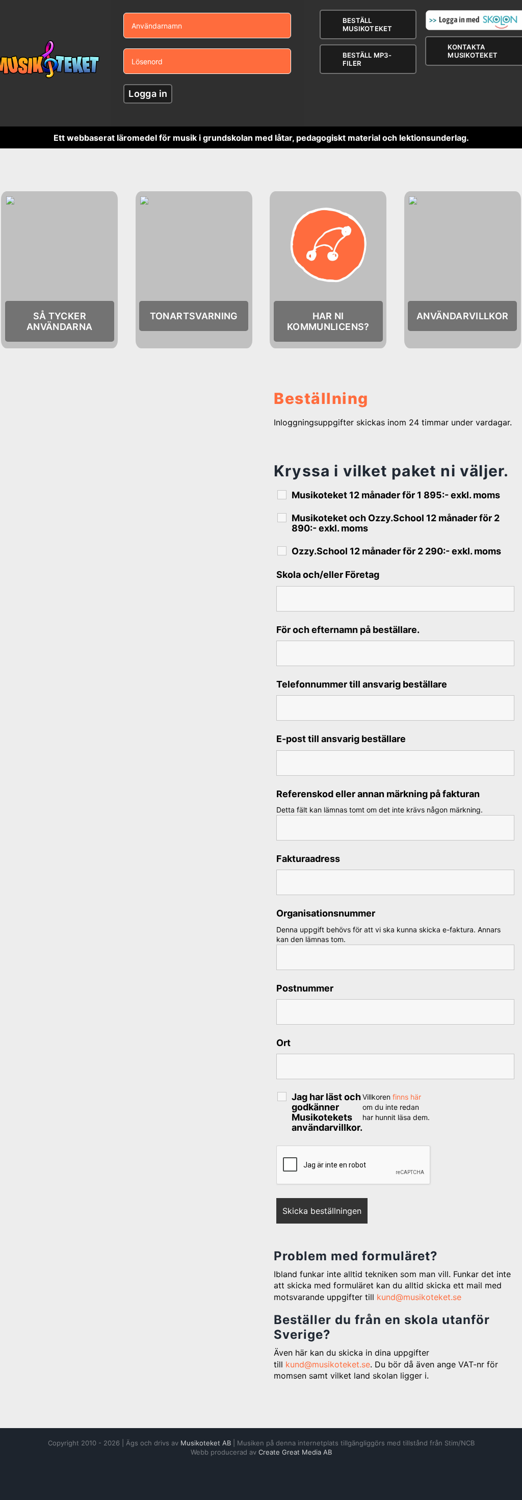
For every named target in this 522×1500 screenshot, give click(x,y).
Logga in (147, 93)
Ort (283, 1042)
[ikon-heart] (59, 199)
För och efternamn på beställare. (348, 629)
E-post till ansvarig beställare (341, 738)
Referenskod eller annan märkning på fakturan (378, 794)
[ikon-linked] (328, 199)
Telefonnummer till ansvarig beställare (361, 684)
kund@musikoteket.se (419, 1297)
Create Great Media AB (295, 1452)
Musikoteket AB (205, 1443)
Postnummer (304, 988)
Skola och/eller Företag (327, 574)
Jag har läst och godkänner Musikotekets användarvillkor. (327, 1112)
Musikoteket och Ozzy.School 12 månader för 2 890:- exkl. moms (396, 523)
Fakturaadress (308, 858)
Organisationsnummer (325, 913)
